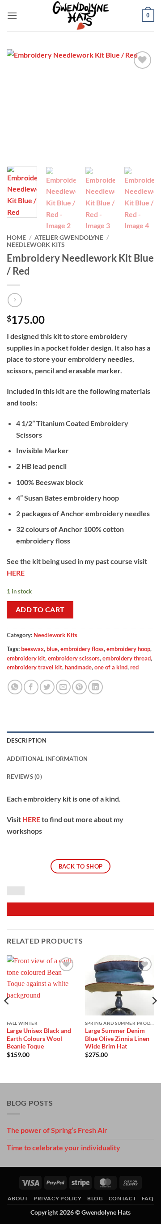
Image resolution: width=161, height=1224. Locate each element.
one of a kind (110, 667)
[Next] (140, 104)
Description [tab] (27, 740)
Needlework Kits (36, 244)
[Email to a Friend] (63, 687)
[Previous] (21, 104)
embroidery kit (26, 658)
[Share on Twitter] (47, 687)
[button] (12, 15)
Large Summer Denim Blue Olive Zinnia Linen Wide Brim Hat (117, 1038)
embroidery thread (126, 658)
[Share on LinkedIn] (95, 687)
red (134, 667)
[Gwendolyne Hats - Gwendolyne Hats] (81, 15)
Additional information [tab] (47, 758)
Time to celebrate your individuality (63, 1147)
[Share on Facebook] (31, 687)
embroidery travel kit (34, 667)
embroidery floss (82, 648)
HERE (16, 572)
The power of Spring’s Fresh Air (57, 1130)
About (18, 1198)
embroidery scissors (74, 658)
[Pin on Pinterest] (79, 687)
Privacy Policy (58, 1198)
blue (52, 648)
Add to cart (40, 610)
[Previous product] (14, 300)
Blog (95, 1198)
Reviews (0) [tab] (24, 776)
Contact (122, 1198)
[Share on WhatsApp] (15, 687)
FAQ (148, 1198)
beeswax (32, 648)
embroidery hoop (128, 648)
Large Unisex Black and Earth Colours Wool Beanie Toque (39, 1038)
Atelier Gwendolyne (68, 237)
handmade (78, 667)
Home (16, 237)
